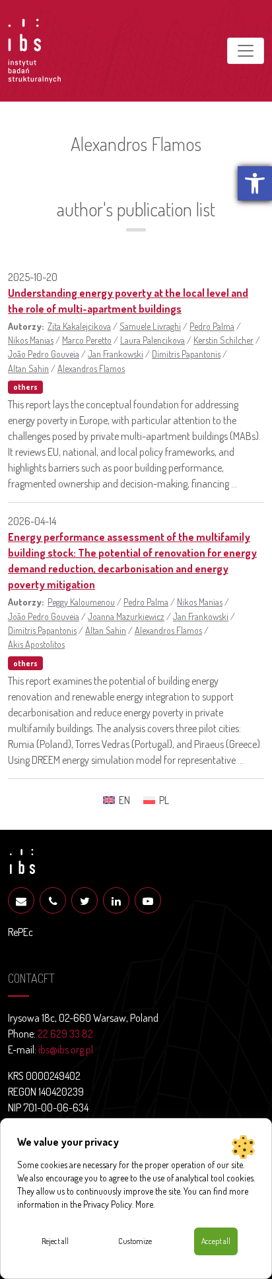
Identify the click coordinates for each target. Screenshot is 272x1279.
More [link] (144, 1204)
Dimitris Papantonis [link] (186, 353)
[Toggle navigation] (245, 51)
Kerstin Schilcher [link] (223, 340)
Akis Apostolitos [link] (36, 644)
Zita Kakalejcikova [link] (79, 326)
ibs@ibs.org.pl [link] (65, 1049)
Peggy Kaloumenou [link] (81, 602)
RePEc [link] (20, 932)
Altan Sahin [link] (28, 368)
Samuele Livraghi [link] (150, 326)
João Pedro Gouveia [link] (43, 353)
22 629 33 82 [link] (65, 1033)
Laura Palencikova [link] (152, 340)
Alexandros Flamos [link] (91, 368)
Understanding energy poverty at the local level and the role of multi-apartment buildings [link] (128, 300)
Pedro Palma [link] (211, 326)
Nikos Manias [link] (30, 340)
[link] (255, 183)
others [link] (25, 387)
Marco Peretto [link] (87, 340)
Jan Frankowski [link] (115, 353)
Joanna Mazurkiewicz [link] (126, 616)
